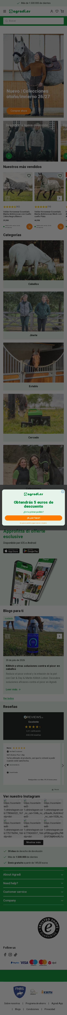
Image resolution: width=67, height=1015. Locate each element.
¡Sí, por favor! (33, 517)
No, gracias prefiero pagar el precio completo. (33, 522)
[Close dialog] (62, 491)
